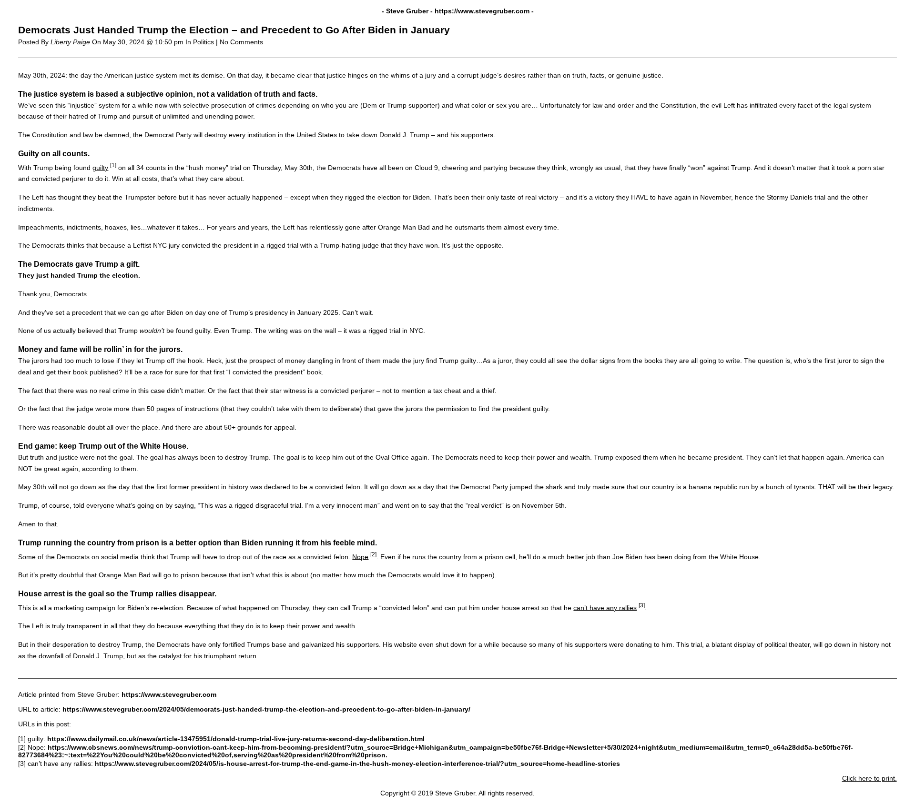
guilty (100, 167)
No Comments (241, 42)
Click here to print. (869, 778)
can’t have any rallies (605, 607)
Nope (360, 556)
